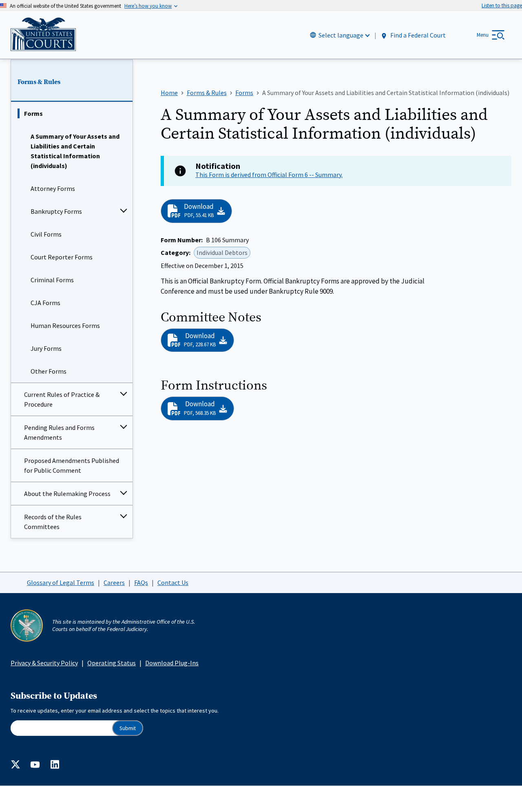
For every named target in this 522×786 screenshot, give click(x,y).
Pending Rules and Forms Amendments (59, 432)
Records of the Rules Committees (53, 522)
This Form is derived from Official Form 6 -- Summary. (269, 174)
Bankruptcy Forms (56, 211)
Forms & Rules (39, 81)
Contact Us (172, 582)
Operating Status (111, 663)
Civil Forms (46, 234)
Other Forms (48, 371)
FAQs (141, 582)
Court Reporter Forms (62, 257)
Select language (341, 35)
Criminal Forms (52, 280)
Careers (114, 582)
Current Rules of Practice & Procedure (62, 399)
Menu (483, 34)
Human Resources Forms (65, 325)
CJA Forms (45, 303)
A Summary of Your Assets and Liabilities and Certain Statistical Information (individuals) (75, 151)
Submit (127, 728)
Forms (33, 113)
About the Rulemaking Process (67, 493)
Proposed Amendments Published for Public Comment (71, 465)
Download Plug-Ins (172, 663)
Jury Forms (46, 348)
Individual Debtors (222, 252)
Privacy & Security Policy (44, 663)
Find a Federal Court (417, 35)
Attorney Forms (53, 188)
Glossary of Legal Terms (60, 582)
